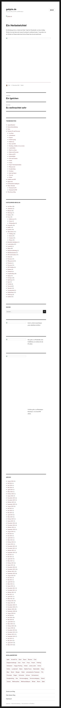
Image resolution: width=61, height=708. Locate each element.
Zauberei (10, 296)
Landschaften (12, 148)
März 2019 (10, 644)
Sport (9, 282)
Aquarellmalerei (11, 125)
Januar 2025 (10, 521)
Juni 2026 (10, 485)
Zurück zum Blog (10, 691)
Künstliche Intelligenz (13, 242)
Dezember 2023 (11, 546)
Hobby (9, 227)
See (17, 678)
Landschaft (15, 669)
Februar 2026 (11, 493)
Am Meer (11, 133)
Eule (19, 662)
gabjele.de (11, 9)
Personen (10, 259)
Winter (10, 177)
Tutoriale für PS (12, 188)
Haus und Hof (12, 143)
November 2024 (11, 525)
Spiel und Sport (12, 173)
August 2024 (11, 531)
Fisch (23, 662)
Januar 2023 (10, 565)
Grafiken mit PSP (12, 179)
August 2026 (11, 481)
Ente (35, 659)
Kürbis (8, 669)
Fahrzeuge (10, 212)
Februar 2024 (11, 542)
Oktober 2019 (11, 634)
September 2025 (11, 504)
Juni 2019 (10, 638)
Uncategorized (11, 290)
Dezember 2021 (11, 588)
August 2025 (11, 506)
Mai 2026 (10, 487)
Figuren (11, 137)
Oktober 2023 (11, 550)
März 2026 (10, 491)
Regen (15, 675)
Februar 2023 (11, 563)
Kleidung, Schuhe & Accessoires (17, 146)
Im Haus (10, 229)
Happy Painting (18, 666)
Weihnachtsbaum (25, 681)
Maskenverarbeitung (12, 250)
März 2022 (10, 584)
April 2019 (10, 642)
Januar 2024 (10, 544)
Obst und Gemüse (13, 158)
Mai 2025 (10, 512)
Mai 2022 (10, 579)
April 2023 (10, 558)
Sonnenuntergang (34, 678)
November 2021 (11, 590)
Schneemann (35, 675)
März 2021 (10, 598)
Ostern (10, 162)
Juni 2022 (10, 577)
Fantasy (9, 215)
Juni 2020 (10, 617)
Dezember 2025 (11, 498)
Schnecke (21, 675)
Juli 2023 (10, 554)
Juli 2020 (10, 615)
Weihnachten (12, 223)
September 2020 (11, 611)
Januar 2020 (10, 628)
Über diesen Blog (12, 192)
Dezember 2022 (11, 567)
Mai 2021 (10, 594)
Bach (20, 659)
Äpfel (43, 681)
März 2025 (10, 517)
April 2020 (10, 621)
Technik (9, 284)
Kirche (39, 666)
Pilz (42, 672)
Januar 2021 (10, 603)
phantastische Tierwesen (33, 672)
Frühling (11, 233)
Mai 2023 (10, 556)
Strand (42, 678)
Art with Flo (14, 659)
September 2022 (11, 573)
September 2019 (11, 636)
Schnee (28, 675)
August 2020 (11, 613)
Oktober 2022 (11, 571)
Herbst (22, 85)
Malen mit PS (12, 154)
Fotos (9, 129)
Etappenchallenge (11, 662)
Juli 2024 (10, 533)
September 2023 (11, 552)
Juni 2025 (10, 510)
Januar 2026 (10, 496)
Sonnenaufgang (24, 678)
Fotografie (10, 225)
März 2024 (10, 540)
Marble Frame (28, 669)
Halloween (11, 141)
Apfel (8, 659)
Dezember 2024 (11, 523)
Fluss (28, 662)
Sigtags (9, 275)
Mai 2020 (10, 619)
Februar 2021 (11, 600)
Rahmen (9, 269)
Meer (8, 672)
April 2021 (10, 596)
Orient (10, 160)
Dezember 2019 (11, 630)
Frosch (33, 662)
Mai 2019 (10, 640)
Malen (9, 248)
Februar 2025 (11, 519)
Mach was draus (13, 150)
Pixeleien (10, 263)
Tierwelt (11, 175)
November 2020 (11, 607)
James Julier (32, 666)
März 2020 (10, 623)
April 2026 (10, 489)
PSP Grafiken (11, 267)
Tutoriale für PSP (13, 190)
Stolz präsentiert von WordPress (28, 703)
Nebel (23, 672)
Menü (52, 10)
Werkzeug (10, 294)
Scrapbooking (12, 169)
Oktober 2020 (11, 609)
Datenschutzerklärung (13, 127)
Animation (10, 208)
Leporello (10, 246)
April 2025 (10, 514)
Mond (12, 672)
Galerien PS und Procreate (14, 131)
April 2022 (10, 582)
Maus (42, 669)
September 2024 (11, 529)
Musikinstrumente (12, 252)
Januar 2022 (10, 586)
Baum (24, 659)
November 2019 (11, 632)
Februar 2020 (11, 626)
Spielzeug (10, 280)
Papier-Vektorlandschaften (15, 164)
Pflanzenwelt (12, 167)
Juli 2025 (10, 508)
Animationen (12, 135)
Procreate (10, 265)
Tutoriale (10, 288)
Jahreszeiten (10, 231)
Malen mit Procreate (13, 152)
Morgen (18, 672)
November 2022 (11, 569)
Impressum (10, 181)
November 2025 (11, 500)
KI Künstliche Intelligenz (13, 183)
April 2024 (10, 538)
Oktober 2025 (11, 502)
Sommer (11, 238)
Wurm (38, 681)
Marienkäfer (36, 669)
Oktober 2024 (11, 527)
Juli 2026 (10, 483)
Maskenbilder (12, 156)
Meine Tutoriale (11, 185)
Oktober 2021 (11, 592)
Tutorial (9, 681)
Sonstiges (11, 171)
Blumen (9, 210)
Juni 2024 (10, 535)
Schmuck (10, 271)
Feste (9, 217)
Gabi (9, 85)
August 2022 (11, 575)
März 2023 (10, 561)
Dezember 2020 (11, 605)
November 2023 (11, 548)
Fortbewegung (12, 139)
